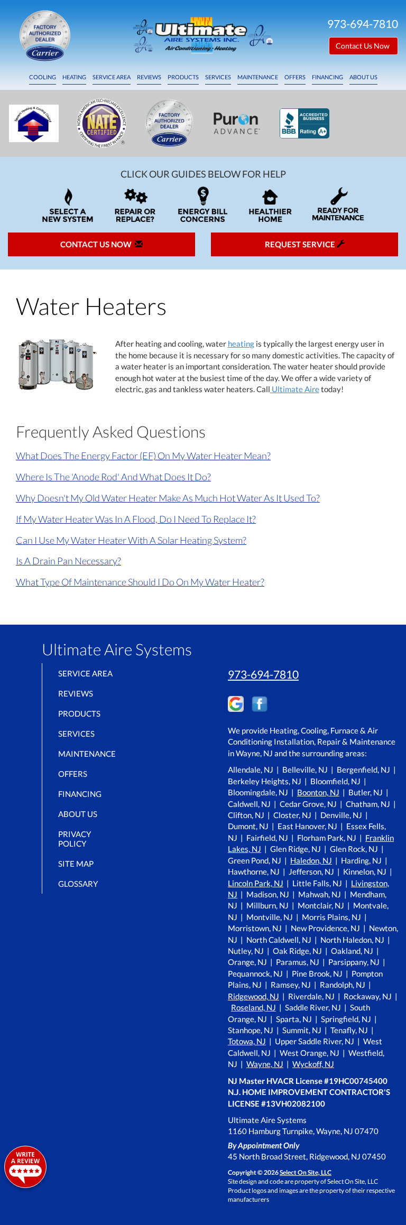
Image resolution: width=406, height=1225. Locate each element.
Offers (295, 76)
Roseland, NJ (253, 1007)
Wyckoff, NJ (313, 1064)
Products (183, 76)
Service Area (112, 76)
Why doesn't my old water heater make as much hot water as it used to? (168, 498)
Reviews (149, 76)
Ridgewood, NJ (253, 996)
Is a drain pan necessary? (68, 561)
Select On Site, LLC (305, 1172)
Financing (327, 76)
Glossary (78, 883)
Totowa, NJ (247, 1041)
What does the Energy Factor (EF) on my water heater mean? (143, 455)
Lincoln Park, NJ (255, 883)
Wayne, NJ (264, 1064)
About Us (363, 76)
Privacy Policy (74, 838)
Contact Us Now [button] (363, 45)
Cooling (42, 76)
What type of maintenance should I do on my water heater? (140, 582)
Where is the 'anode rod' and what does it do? (113, 476)
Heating (74, 76)
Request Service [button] (301, 244)
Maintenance (257, 76)
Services (218, 76)
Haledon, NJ (311, 860)
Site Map (76, 863)
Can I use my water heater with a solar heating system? (131, 540)
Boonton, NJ (318, 792)
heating (241, 343)
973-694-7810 (263, 674)
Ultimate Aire (294, 389)
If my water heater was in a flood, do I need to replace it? (136, 519)
